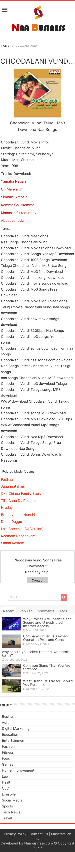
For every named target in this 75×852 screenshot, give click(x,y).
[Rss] (37, 838)
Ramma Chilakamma (17, 205)
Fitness (8, 752)
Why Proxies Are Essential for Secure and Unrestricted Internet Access (47, 622)
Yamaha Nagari (13, 181)
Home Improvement (18, 770)
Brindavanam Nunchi (18, 515)
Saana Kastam (12, 543)
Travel (7, 818)
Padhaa (7, 479)
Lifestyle (9, 794)
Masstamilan (61, 834)
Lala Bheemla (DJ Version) (22, 529)
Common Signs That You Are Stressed (46, 667)
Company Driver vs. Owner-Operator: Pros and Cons (45, 638)
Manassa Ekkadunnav (18, 213)
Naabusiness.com (38, 843)
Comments (45, 611)
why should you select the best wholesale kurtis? (36, 653)
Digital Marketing (16, 728)
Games (7, 764)
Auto (6, 723)
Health (7, 782)
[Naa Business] (38, 18)
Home (5, 45)
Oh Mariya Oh (12, 189)
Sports (7, 806)
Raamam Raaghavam (18, 536)
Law (5, 776)
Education (10, 734)
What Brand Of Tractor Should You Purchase (48, 683)
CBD (5, 788)
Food (6, 758)
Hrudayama (10, 508)
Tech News (11, 812)
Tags (63, 611)
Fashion (8, 746)
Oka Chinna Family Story (21, 493)
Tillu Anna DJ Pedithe (18, 501)
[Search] (64, 597)
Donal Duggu (11, 522)
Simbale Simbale (14, 197)
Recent (9, 611)
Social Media (12, 800)
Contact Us (38, 834)
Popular (25, 611)
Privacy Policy (15, 834)
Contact (37, 580)
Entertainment (14, 740)
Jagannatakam (13, 486)
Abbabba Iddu (12, 220)
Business (9, 717)
